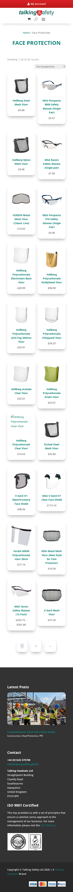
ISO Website (48, 825)
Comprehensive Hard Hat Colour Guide (31, 732)
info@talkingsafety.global (22, 764)
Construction (14, 735)
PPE (41, 735)
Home (26, 32)
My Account (38, 4)
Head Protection (30, 735)
